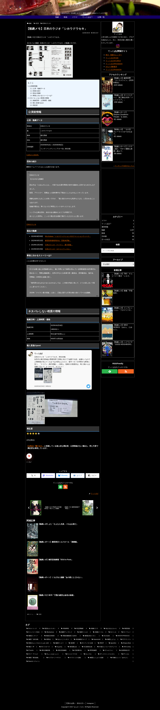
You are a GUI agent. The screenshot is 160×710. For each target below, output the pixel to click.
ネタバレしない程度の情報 (39, 98)
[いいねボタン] (29, 456)
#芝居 (37, 23)
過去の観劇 (37, 93)
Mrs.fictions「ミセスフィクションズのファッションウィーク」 (68, 236)
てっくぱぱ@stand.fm (114, 69)
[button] (92, 475)
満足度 (35, 105)
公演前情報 (33, 86)
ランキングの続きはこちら (124, 166)
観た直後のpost (38, 103)
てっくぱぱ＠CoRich (113, 61)
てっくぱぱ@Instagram (114, 64)
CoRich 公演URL (32, 155)
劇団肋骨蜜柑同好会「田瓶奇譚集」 (58, 240)
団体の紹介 (37, 91)
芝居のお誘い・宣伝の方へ (75, 703)
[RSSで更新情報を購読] (65, 487)
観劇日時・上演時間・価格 (42, 100)
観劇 (30, 23)
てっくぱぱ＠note (112, 58)
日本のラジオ (31, 224)
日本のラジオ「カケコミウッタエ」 (58, 249)
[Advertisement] (40, 303)
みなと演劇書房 (111, 67)
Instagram (90, 703)
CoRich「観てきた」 (36, 446)
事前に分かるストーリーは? (42, 95)
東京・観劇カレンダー (114, 55)
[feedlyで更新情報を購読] (60, 487)
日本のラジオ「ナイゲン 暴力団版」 (59, 245)
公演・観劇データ (39, 88)
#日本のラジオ (46, 23)
